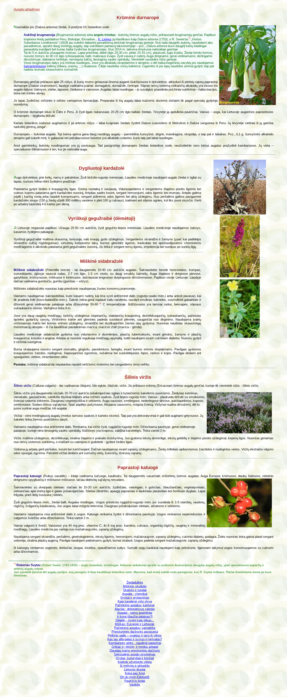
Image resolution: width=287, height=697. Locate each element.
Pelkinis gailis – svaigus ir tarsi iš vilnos (135, 635)
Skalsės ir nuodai (134, 590)
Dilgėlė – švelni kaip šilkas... (135, 620)
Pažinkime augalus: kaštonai (134, 605)
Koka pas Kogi (135, 673)
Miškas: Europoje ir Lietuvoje (134, 624)
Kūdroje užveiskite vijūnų (135, 662)
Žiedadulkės (134, 582)
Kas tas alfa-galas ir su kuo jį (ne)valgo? (134, 639)
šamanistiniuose (35, 66)
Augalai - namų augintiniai (134, 612)
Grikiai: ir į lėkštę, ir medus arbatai (135, 646)
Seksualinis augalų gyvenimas (134, 654)
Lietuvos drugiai (134, 669)
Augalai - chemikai (134, 594)
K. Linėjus (105, 39)
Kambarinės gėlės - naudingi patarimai (135, 643)
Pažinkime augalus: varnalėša (134, 628)
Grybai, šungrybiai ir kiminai (135, 658)
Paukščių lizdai (134, 681)
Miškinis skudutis (135, 586)
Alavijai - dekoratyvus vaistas (135, 609)
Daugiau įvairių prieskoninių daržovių (135, 650)
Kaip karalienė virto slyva (135, 601)
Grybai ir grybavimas (134, 597)
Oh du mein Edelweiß (134, 677)
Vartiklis (134, 684)
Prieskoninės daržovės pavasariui (135, 631)
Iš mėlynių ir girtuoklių (135, 665)
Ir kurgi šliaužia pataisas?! (135, 616)
